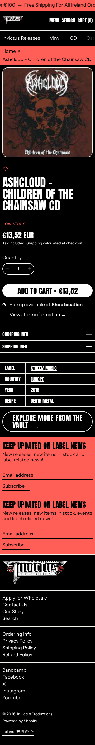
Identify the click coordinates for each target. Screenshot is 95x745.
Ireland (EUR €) (16, 731)
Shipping (34, 243)
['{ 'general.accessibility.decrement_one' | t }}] (7, 269)
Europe (37, 379)
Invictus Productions (35, 714)
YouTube (11, 698)
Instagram (13, 691)
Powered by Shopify (19, 720)
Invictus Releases (21, 38)
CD (73, 38)
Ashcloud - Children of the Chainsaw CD (47, 59)
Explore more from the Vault (47, 421)
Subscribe (13, 486)
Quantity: (12, 258)
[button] (68, 20)
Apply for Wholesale (24, 598)
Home (9, 51)
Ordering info (17, 634)
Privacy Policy (17, 641)
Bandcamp (14, 670)
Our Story (13, 611)
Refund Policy (17, 655)
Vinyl (55, 38)
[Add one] (30, 269)
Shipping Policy (19, 648)
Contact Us (14, 605)
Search (10, 618)
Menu (54, 20)
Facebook (13, 677)
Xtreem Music (44, 368)
